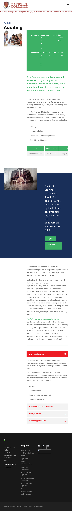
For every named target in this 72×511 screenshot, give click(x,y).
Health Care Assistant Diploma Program (27, 453)
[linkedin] (57, 506)
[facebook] (54, 506)
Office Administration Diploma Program (27, 491)
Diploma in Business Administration (26, 461)
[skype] (61, 506)
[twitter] (64, 506)
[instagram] (67, 506)
